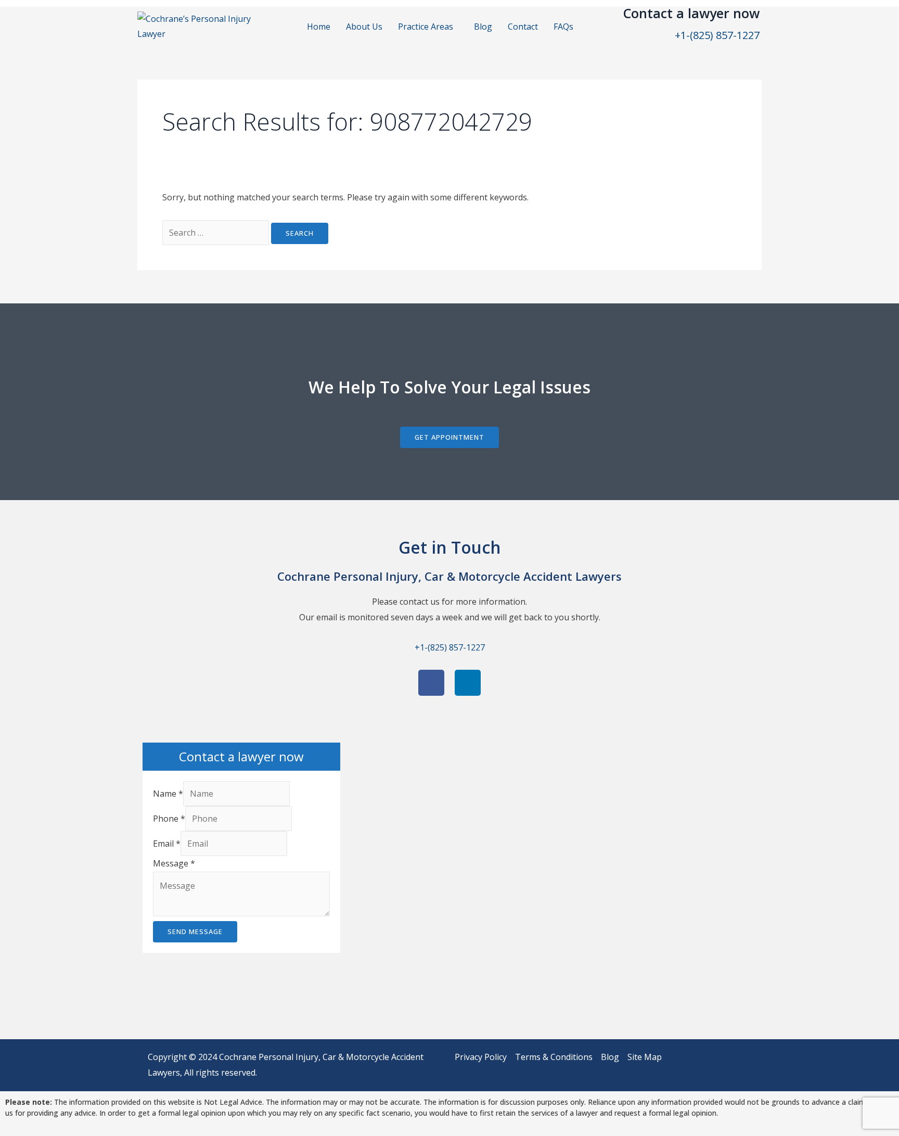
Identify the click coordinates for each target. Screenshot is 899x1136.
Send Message (195, 931)
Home (318, 26)
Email (167, 843)
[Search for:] (216, 232)
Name (168, 793)
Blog (483, 26)
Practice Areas (425, 26)
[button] (428, 27)
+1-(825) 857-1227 (717, 35)
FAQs (563, 26)
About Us (364, 26)
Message (174, 863)
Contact (523, 26)
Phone (169, 818)
